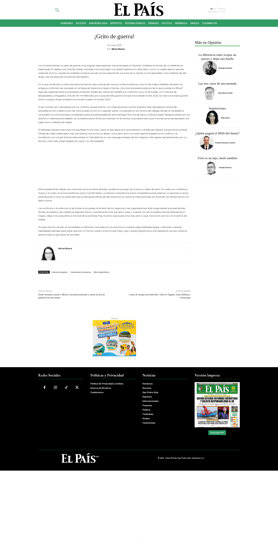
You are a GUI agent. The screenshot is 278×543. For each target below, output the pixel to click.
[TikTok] (66, 387)
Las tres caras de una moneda (217, 83)
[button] (57, 10)
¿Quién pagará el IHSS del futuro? (217, 133)
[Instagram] (55, 387)
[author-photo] (210, 68)
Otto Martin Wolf (225, 93)
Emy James (225, 118)
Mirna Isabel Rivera (101, 272)
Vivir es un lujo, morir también (217, 158)
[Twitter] (77, 387)
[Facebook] (44, 387)
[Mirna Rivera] (48, 253)
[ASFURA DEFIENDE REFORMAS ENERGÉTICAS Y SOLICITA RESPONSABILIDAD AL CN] (217, 404)
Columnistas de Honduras (80, 272)
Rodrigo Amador (225, 68)
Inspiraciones (217, 108)
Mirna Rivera (118, 49)
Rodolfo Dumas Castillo (225, 143)
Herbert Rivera (225, 167)
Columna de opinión (59, 272)
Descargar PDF (217, 433)
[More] (163, 56)
